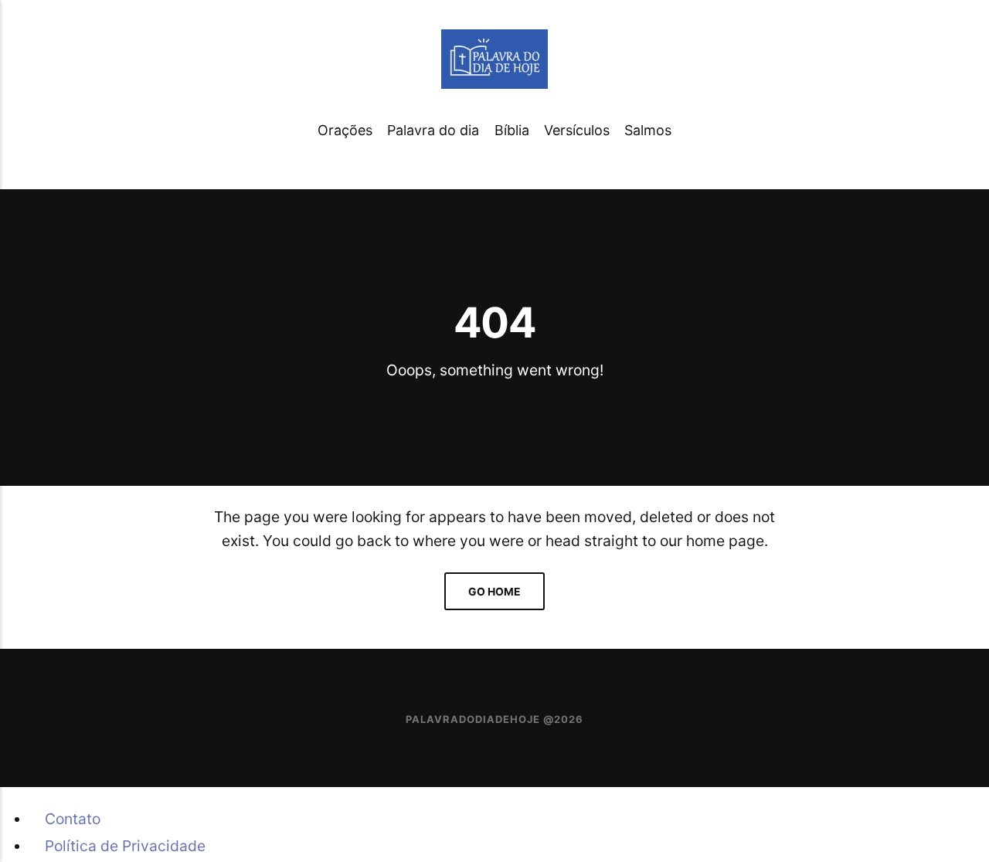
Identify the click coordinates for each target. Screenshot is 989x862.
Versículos (577, 130)
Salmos (647, 130)
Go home (494, 591)
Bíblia (511, 130)
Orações (345, 130)
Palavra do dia (433, 130)
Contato (72, 818)
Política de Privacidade (125, 846)
